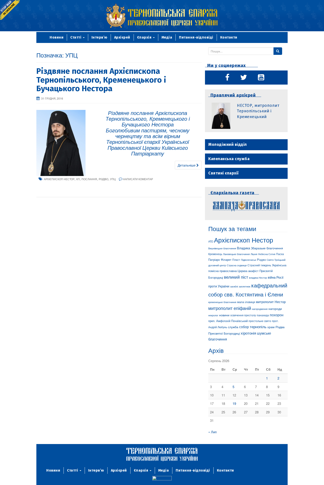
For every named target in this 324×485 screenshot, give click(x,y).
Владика (243, 248)
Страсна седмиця (237, 265)
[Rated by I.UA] (162, 478)
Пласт (236, 259)
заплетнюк (244, 286)
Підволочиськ (248, 259)
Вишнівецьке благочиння (222, 248)
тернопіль (258, 326)
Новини (56, 37)
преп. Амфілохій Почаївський (228, 321)
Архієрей (122, 37)
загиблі (234, 286)
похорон (276, 314)
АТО (210, 241)
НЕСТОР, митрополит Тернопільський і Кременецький (258, 111)
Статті (76, 37)
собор (244, 326)
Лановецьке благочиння (236, 254)
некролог (213, 315)
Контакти (228, 37)
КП (78, 179)
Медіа (167, 37)
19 (234, 403)
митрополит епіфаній (229, 308)
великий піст (236, 277)
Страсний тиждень (259, 265)
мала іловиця (246, 302)
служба (233, 327)
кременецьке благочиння (222, 302)
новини (224, 315)
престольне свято (260, 321)
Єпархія (145, 37)
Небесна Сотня (266, 254)
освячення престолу (243, 315)
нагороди (275, 308)
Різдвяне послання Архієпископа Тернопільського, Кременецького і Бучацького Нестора (101, 79)
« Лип (212, 431)
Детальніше (187, 165)
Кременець (215, 254)
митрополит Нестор (271, 301)
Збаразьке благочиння (267, 248)
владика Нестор (258, 277)
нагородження (260, 309)
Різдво (103, 179)
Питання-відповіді (196, 37)
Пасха (280, 254)
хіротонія (248, 333)
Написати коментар (138, 179)
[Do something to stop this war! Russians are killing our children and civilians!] (10, 10)
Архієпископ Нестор (59, 179)
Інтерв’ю (99, 37)
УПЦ (113, 179)
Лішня (254, 254)
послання (89, 179)
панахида (263, 315)
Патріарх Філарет (219, 259)
